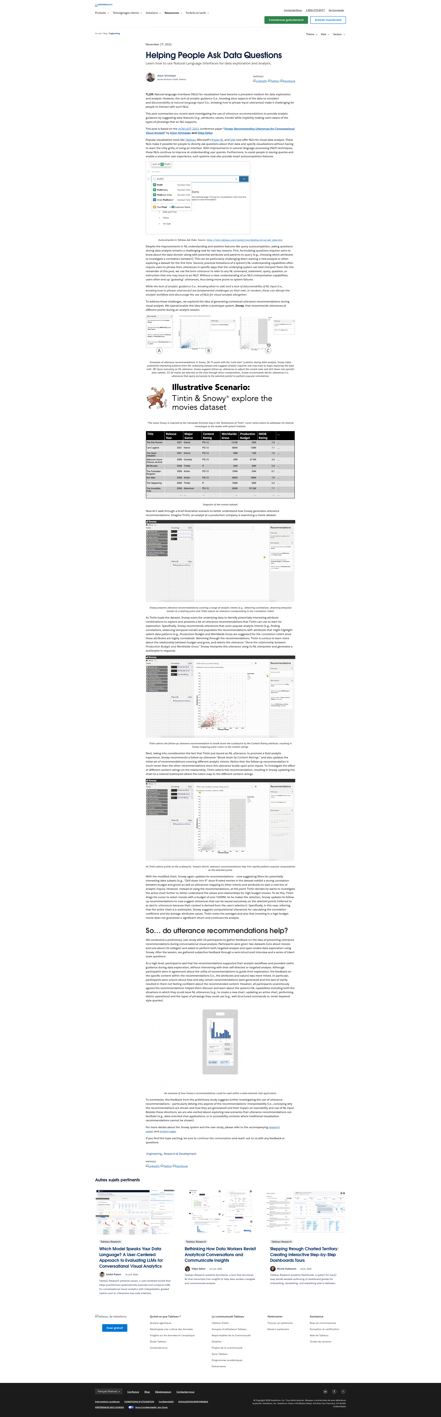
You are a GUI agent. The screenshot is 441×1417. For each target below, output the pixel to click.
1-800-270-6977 (315, 10)
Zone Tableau (219, 1354)
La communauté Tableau (228, 1316)
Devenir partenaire (278, 1329)
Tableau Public (220, 1323)
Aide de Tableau (319, 1335)
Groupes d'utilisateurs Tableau (229, 1329)
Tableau (190, 140)
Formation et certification (324, 1329)
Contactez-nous (293, 10)
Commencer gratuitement (286, 20)
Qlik (232, 140)
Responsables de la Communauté (231, 1335)
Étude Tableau (158, 1341)
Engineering (114, 33)
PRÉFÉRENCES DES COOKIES (109, 1407)
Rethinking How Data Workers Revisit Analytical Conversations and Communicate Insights (220, 1254)
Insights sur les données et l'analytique (172, 1335)
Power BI (217, 140)
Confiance (133, 1391)
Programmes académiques (227, 1360)
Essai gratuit (115, 1328)
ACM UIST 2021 (188, 129)
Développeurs (163, 1391)
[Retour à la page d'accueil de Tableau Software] (109, 4)
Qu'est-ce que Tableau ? (165, 1316)
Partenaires (275, 1316)
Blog (105, 33)
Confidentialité (166, 1401)
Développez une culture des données (171, 1329)
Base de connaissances (323, 1323)
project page (168, 1131)
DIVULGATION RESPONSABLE (193, 1401)
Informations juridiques (107, 1401)
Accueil (98, 33)
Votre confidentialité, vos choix (151, 1407)
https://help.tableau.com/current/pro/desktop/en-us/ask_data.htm (245, 239)
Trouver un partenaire (280, 1323)
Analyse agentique (160, 1323)
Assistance (316, 1316)
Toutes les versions (320, 1341)
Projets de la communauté (227, 1347)
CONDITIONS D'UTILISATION (139, 1401)
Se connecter (336, 10)
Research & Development (180, 1154)
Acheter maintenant (328, 20)
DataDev (216, 1341)
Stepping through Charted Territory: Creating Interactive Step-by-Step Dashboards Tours (304, 1254)
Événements (219, 1366)
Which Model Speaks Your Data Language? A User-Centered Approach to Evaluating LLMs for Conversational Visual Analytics (131, 1257)
